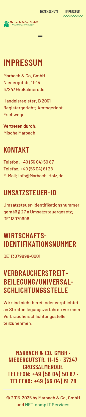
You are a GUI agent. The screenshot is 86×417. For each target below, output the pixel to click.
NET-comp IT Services (47, 404)
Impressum (72, 11)
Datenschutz (49, 11)
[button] (40, 36)
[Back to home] (20, 24)
